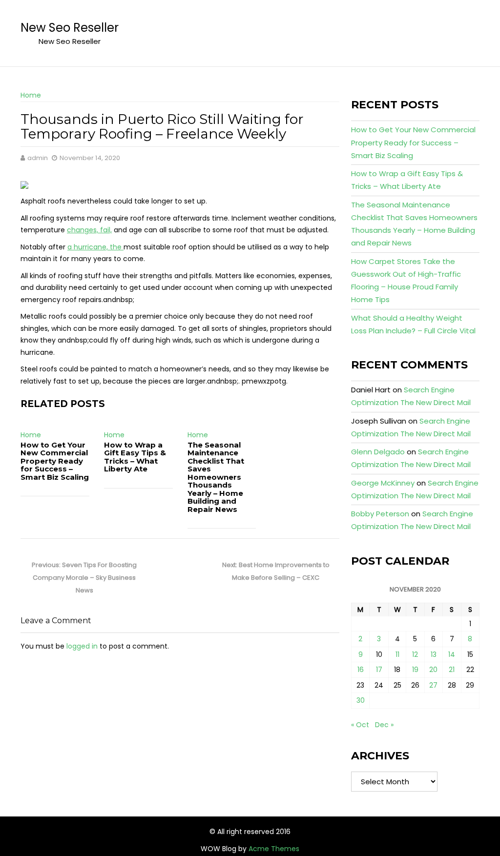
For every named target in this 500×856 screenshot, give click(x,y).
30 (360, 700)
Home (31, 95)
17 (379, 669)
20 (433, 669)
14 (451, 654)
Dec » (384, 725)
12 (415, 654)
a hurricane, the (95, 247)
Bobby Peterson (380, 514)
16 (360, 669)
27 (433, 685)
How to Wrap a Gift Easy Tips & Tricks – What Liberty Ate (135, 457)
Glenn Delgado (378, 452)
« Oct (360, 725)
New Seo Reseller (70, 28)
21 (452, 669)
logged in (82, 646)
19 (415, 669)
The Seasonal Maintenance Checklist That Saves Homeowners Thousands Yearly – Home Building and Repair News (216, 477)
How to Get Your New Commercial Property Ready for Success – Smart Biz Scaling (55, 461)
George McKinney (383, 483)
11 (397, 654)
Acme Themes (274, 849)
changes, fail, (89, 230)
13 (434, 654)
